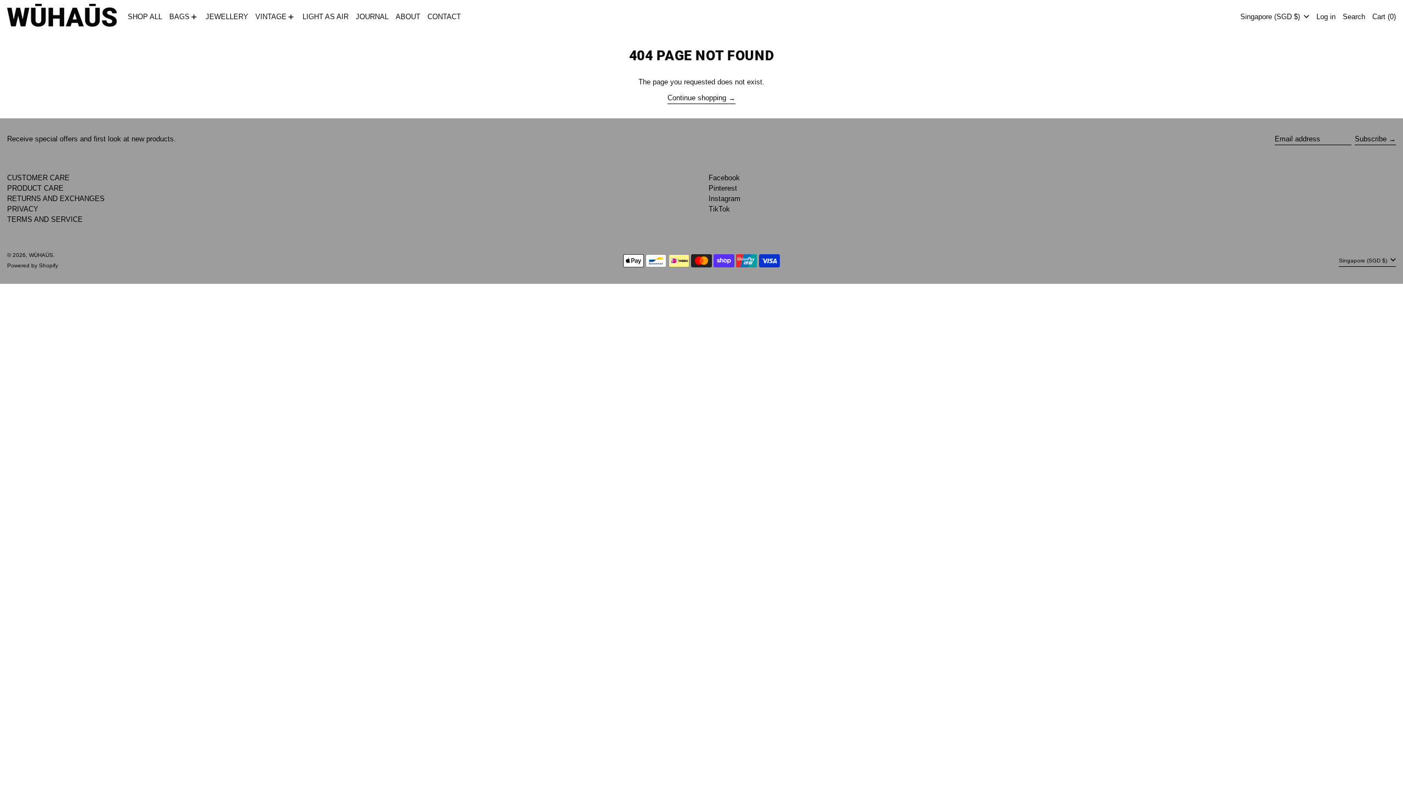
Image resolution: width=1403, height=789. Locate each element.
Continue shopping (697, 98)
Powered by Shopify (32, 265)
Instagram (724, 199)
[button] (1354, 17)
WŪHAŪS (41, 255)
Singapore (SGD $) (1271, 17)
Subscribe (1371, 139)
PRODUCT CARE (35, 188)
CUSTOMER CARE (38, 178)
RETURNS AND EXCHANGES (56, 199)
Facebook (724, 178)
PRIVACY (22, 209)
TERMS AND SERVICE (45, 219)
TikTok (719, 209)
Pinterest (723, 188)
